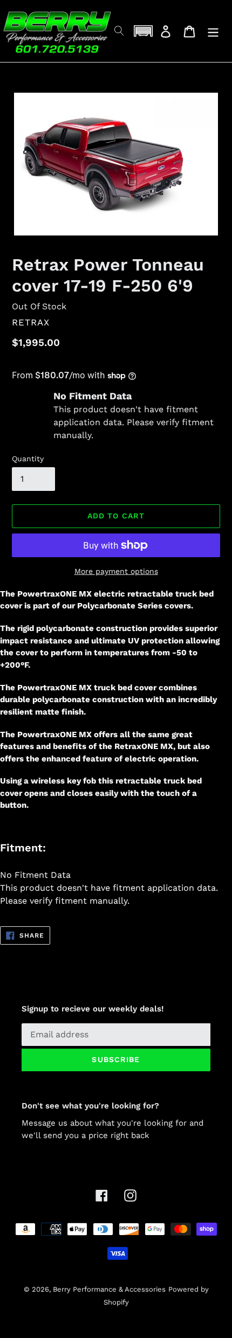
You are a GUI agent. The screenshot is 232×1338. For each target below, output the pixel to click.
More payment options (116, 571)
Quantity (28, 458)
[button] (143, 31)
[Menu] (213, 31)
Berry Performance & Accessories (109, 1289)
